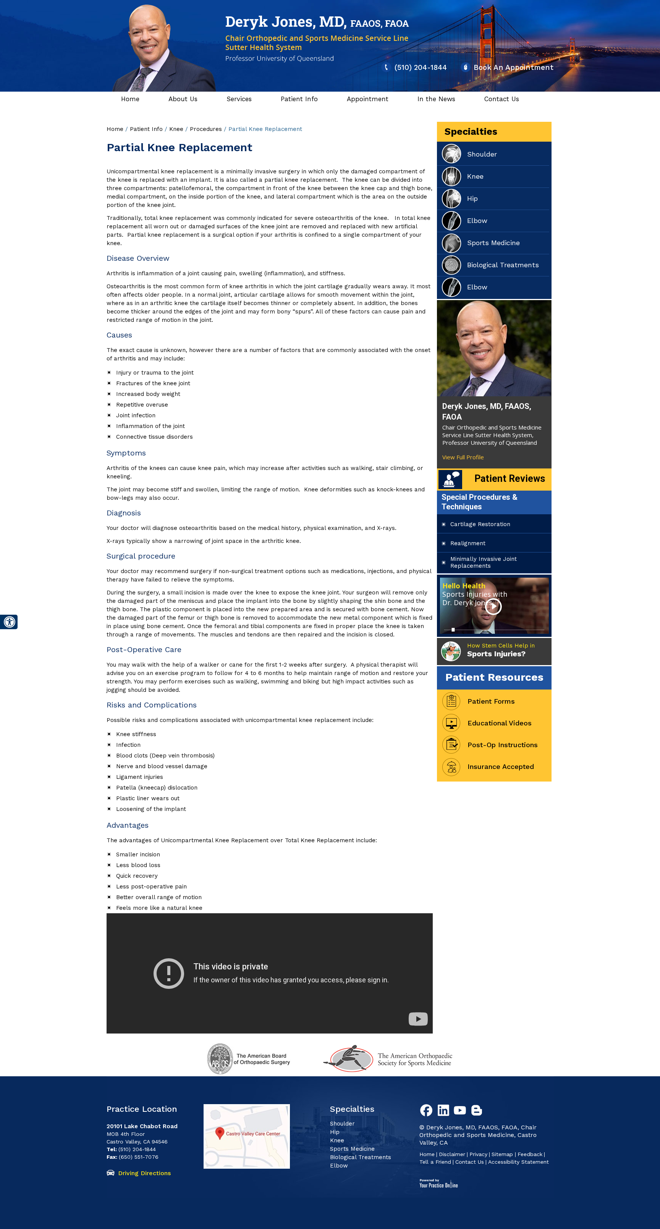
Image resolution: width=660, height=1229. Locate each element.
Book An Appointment (513, 67)
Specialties (471, 131)
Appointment (367, 99)
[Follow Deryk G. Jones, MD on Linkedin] (444, 1111)
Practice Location (142, 1109)
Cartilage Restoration (480, 524)
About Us (182, 99)
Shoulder (482, 154)
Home (130, 99)
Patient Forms (491, 701)
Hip (472, 198)
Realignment (467, 543)
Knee (177, 129)
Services (239, 99)
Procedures (207, 129)
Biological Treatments (503, 265)
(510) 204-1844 (421, 67)
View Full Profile (463, 457)
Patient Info (299, 99)
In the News (436, 99)
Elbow (477, 220)
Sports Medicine (493, 243)
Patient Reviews (509, 478)
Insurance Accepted (500, 766)
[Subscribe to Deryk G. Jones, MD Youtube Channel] (461, 1111)
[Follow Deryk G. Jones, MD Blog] (478, 1111)
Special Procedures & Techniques (480, 502)
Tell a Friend (435, 1162)
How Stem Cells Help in (501, 650)
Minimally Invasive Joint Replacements (483, 562)
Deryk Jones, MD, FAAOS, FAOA (486, 412)
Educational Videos (499, 723)
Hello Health (474, 594)
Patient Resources (494, 677)
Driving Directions (144, 1173)
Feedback (530, 1154)
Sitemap (503, 1154)
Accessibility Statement (518, 1162)
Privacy (478, 1154)
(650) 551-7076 (139, 1157)
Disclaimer (452, 1154)
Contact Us (501, 99)
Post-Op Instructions (502, 745)
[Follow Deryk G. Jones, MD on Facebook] (427, 1111)
